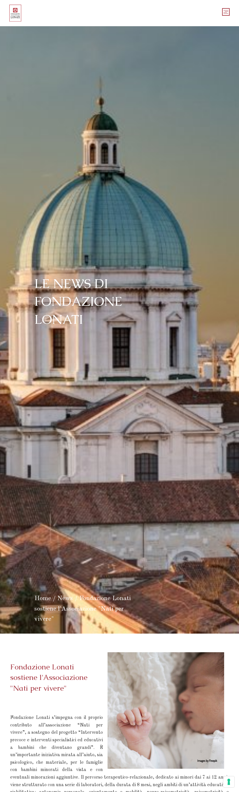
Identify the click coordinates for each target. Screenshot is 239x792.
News (65, 598)
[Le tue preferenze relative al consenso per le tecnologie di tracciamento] (228, 781)
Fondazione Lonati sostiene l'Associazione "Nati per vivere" (82, 608)
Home (42, 598)
